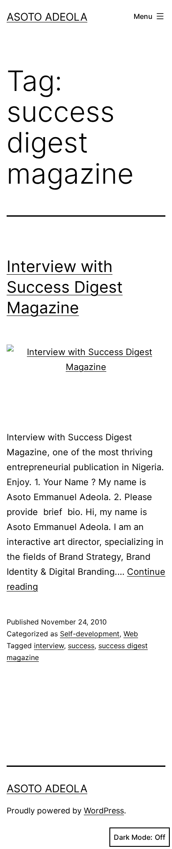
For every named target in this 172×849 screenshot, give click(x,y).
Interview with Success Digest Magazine (65, 287)
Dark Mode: (133, 837)
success (81, 645)
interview (49, 645)
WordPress (104, 810)
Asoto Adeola (47, 17)
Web (130, 633)
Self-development (90, 633)
